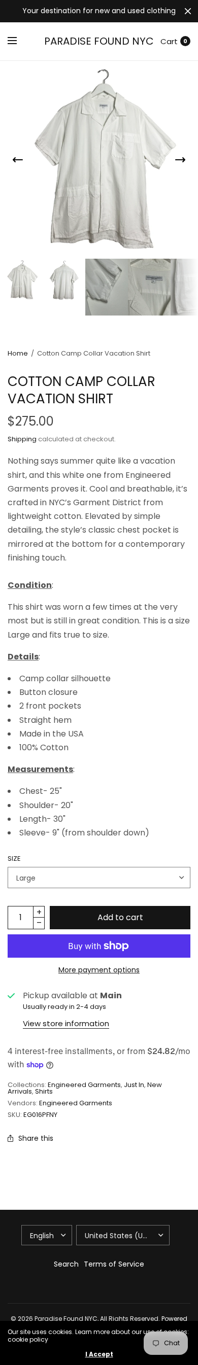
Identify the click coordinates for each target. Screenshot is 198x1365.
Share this (35, 1138)
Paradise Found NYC (99, 41)
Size (14, 858)
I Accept (99, 1354)
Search (66, 1264)
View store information (66, 1023)
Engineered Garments (84, 1085)
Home (18, 353)
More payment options (99, 970)
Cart (169, 41)
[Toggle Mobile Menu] (19, 41)
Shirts (44, 1091)
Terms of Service (114, 1264)
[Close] (188, 11)
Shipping (22, 439)
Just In (134, 1085)
